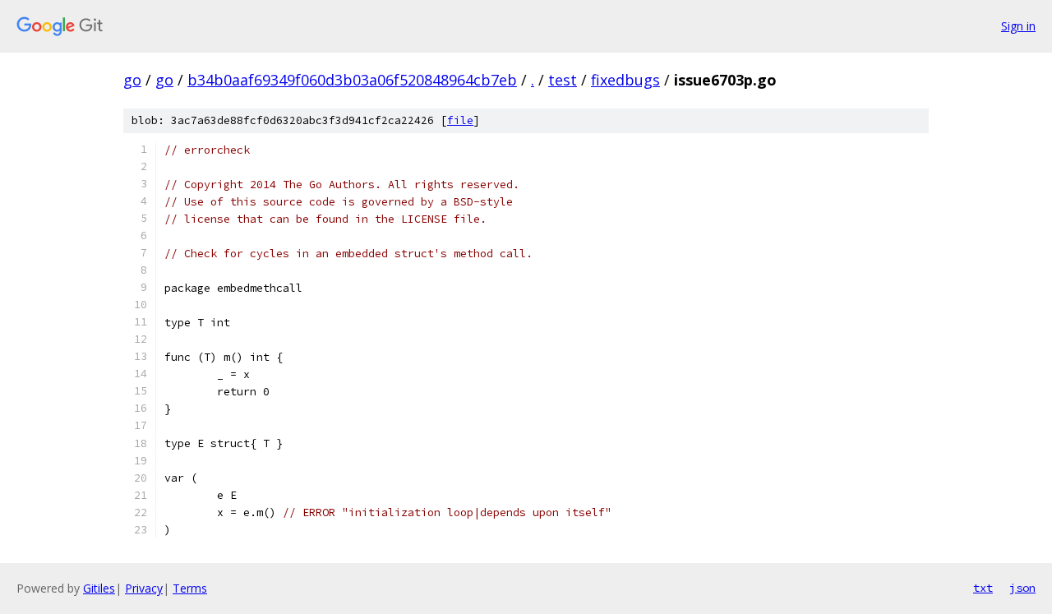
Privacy (144, 588)
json (1022, 587)
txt (983, 587)
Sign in (1018, 26)
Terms (190, 588)
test (562, 80)
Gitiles (99, 588)
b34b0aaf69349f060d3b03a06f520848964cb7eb (352, 80)
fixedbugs (625, 80)
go (132, 80)
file (460, 120)
